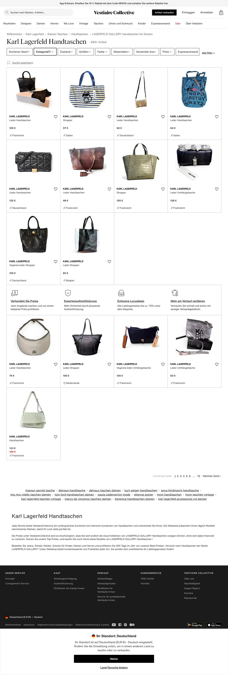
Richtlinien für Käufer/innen (69, 588)
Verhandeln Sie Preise (24, 301)
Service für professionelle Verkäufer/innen (111, 598)
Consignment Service (17, 583)
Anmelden (206, 12)
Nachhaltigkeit (192, 583)
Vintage (83, 23)
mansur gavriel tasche (40, 490)
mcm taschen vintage (199, 495)
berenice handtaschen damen (135, 499)
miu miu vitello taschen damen (30, 495)
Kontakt (145, 583)
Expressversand (160, 23)
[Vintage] (90, 23)
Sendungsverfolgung (65, 578)
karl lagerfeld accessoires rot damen (182, 499)
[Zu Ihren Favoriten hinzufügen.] (56, 117)
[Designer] (34, 23)
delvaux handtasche (72, 490)
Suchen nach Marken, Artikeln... (27, 12)
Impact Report (192, 588)
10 (198, 476)
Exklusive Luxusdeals (130, 301)
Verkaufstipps (104, 578)
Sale (177, 23)
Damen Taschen (58, 34)
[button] (221, 12)
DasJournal (190, 598)
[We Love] (76, 23)
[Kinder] (148, 23)
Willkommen (14, 34)
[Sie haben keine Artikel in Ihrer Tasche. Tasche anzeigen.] (221, 12)
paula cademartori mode (114, 495)
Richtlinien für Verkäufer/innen (106, 590)
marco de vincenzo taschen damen (88, 499)
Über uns (189, 578)
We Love (69, 23)
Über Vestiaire (194, 23)
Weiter (114, 659)
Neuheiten (9, 23)
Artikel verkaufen (164, 12)
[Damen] (47, 23)
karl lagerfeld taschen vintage (41, 499)
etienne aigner (143, 495)
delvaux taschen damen (105, 490)
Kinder (142, 23)
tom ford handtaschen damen (74, 495)
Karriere (188, 593)
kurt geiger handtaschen (141, 490)
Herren (54, 23)
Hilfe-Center (147, 578)
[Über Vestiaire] (205, 23)
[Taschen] (106, 23)
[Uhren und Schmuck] (135, 23)
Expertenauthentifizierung (80, 301)
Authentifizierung (63, 583)
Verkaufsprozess (106, 583)
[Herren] (61, 23)
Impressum (29, 624)
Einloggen (188, 12)
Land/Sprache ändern (114, 667)
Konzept (10, 578)
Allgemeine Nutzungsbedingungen (55, 624)
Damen (41, 23)
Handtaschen (79, 34)
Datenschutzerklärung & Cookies (92, 624)
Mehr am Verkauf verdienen (188, 301)
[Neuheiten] (18, 23)
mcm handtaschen (169, 495)
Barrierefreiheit (13, 624)
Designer (26, 23)
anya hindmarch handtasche (180, 490)
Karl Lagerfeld (35, 34)
